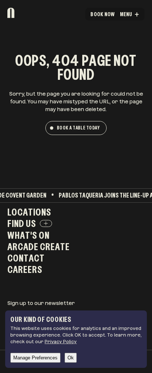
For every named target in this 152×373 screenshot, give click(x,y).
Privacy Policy (61, 341)
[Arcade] (30, 13)
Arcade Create (38, 246)
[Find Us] (46, 223)
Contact (26, 257)
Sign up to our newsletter (41, 303)
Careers (24, 269)
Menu (126, 14)
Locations (29, 211)
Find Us (21, 223)
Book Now (102, 14)
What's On (28, 235)
